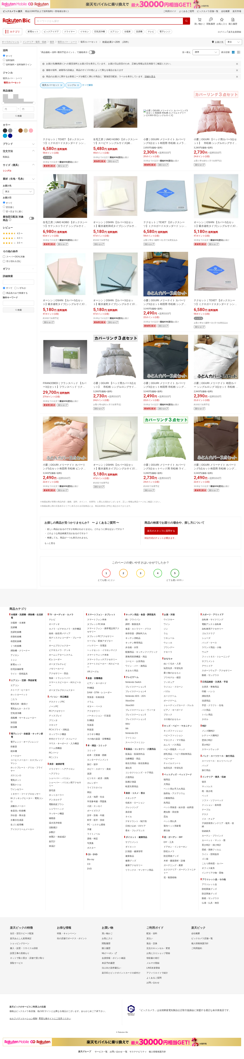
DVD (89, 868)
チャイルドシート (172, 763)
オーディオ (54, 624)
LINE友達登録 (153, 968)
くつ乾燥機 (16, 646)
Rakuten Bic (16, 21)
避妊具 (128, 768)
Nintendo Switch (133, 682)
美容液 (128, 812)
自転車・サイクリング (212, 619)
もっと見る (49, 543)
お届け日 (7, 198)
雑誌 (89, 792)
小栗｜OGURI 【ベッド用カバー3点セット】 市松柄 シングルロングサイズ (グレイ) (114, 387)
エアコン (114, 31)
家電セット (33, 31)
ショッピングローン (19, 943)
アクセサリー (93, 711)
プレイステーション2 (135, 719)
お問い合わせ (152, 982)
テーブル (206, 809)
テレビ (151, 31)
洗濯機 (139, 31)
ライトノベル (93, 834)
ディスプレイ (55, 715)
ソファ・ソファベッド (212, 800)
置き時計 (206, 745)
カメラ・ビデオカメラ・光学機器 (65, 629)
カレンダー (92, 783)
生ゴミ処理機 (17, 824)
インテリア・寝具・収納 (34, 42)
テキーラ (168, 652)
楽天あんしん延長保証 (20, 938)
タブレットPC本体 (96, 624)
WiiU (127, 724)
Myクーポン (107, 953)
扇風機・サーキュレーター (23, 718)
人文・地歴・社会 (95, 797)
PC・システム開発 (96, 824)
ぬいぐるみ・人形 (172, 663)
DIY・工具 (169, 842)
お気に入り (107, 938)
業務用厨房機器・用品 (136, 656)
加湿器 (14, 722)
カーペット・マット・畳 (213, 840)
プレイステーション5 (135, 687)
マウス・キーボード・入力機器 (64, 743)
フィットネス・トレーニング (216, 656)
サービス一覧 (101, 1051)
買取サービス (16, 963)
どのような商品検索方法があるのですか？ (67, 533)
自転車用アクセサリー (212, 629)
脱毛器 (52, 790)
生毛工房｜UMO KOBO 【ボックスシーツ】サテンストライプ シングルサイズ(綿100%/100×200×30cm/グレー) (65, 226)
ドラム (90, 702)
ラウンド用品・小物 (211, 647)
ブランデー (169, 647)
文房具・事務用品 (210, 687)
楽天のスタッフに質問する (161, 531)
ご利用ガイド (169, 11)
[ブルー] (5, 136)
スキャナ (53, 725)
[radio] (4, 55)
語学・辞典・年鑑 (95, 815)
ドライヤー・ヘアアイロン (62, 769)
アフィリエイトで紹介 (157, 973)
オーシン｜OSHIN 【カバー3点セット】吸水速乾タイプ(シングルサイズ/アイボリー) (115, 468)
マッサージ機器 (56, 813)
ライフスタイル (94, 787)
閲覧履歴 (106, 943)
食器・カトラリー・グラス (138, 629)
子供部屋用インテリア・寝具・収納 (218, 825)
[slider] (3, 103)
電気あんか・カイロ (20, 708)
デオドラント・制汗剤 (136, 821)
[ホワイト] (15, 130)
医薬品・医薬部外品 (135, 754)
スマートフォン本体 (96, 619)
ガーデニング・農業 (173, 865)
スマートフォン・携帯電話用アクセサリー (103, 630)
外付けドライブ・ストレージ (63, 739)
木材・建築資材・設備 (174, 860)
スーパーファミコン (135, 742)
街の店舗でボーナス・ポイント (72, 938)
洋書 (89, 829)
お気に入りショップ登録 (158, 953)
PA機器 (90, 688)
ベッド (205, 796)
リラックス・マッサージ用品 (139, 870)
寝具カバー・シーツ (67, 42)
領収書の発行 (152, 958)
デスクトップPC (57, 702)
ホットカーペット (19, 694)
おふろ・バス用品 (172, 745)
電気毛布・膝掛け (19, 704)
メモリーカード (56, 669)
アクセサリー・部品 (58, 673)
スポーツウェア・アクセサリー (217, 670)
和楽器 (90, 729)
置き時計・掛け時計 (211, 845)
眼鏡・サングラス (210, 675)
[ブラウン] (20, 130)
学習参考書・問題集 (96, 801)
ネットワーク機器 (57, 734)
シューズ (206, 638)
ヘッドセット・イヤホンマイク (102, 650)
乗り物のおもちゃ (172, 673)
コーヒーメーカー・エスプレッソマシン (27, 762)
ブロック (168, 714)
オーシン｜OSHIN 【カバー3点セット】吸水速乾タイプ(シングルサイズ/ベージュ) (216, 226)
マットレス (207, 786)
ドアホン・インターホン (175, 847)
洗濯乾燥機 (16, 632)
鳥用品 (167, 802)
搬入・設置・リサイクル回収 (24, 948)
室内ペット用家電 (172, 826)
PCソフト (53, 757)
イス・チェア (208, 819)
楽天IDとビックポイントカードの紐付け (121, 973)
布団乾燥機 (16, 641)
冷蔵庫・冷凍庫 (18, 623)
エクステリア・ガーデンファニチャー (180, 871)
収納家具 (206, 831)
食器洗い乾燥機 (18, 810)
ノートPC (53, 706)
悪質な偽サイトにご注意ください (55, 1018)
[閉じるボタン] (237, 64)
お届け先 (7, 186)
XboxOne (130, 700)
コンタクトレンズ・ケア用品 (139, 772)
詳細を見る (150, 76)
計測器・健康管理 (134, 851)
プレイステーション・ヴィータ (140, 710)
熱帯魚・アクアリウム (174, 793)
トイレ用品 (207, 714)
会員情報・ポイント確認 (113, 958)
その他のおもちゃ (172, 719)
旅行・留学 (92, 764)
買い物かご (107, 933)
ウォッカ (168, 642)
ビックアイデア (51, 31)
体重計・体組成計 (57, 837)
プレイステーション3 (135, 714)
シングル (7, 170)
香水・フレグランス (135, 830)
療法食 (167, 830)
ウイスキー (169, 619)
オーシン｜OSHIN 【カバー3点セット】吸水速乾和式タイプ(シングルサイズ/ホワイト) (115, 226)
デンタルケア (55, 799)
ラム (166, 633)
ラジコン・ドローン (173, 687)
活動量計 (53, 827)
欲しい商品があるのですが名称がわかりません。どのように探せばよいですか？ (85, 529)
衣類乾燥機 (16, 636)
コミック (91, 750)
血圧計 (52, 841)
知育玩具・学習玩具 (173, 668)
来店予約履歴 (108, 963)
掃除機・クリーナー (20, 650)
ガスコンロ (16, 775)
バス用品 (206, 710)
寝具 (52, 42)
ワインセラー (17, 789)
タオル (205, 719)
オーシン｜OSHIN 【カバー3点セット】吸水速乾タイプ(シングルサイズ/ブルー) (115, 304)
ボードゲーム (170, 700)
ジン (166, 629)
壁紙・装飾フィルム (211, 849)
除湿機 (14, 727)
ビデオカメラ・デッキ (59, 650)
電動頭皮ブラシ (56, 804)
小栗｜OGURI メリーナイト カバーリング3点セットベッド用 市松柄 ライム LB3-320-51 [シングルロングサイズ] (164, 468)
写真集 (90, 843)
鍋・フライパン (132, 619)
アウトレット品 (209, 884)
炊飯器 (14, 746)
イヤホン (84, 31)
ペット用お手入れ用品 (174, 789)
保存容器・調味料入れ (136, 633)
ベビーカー (169, 758)
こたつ (14, 699)
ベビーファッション (173, 735)
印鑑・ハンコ (208, 691)
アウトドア (207, 666)
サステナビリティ (138, 1051)
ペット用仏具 (170, 821)
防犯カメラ (169, 851)
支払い (149, 938)
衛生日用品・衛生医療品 (137, 763)
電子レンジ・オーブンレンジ (24, 742)
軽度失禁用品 (131, 786)
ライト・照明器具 (19, 674)
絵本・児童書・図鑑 (96, 755)
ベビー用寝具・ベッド (174, 749)
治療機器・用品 (132, 758)
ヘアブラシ (54, 773)
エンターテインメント (98, 759)
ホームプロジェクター (59, 645)
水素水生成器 (17, 820)
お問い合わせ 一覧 (118, 1051)
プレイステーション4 (135, 691)
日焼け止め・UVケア (135, 826)
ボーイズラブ (93, 810)
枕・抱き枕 (207, 791)
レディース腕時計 (210, 735)
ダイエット (130, 847)
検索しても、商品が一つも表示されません (67, 537)
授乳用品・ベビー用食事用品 (177, 754)
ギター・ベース (94, 706)
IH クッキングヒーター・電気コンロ (27, 800)
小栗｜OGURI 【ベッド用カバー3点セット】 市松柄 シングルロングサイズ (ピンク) (215, 143)
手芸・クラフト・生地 (212, 705)
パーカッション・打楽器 (99, 715)
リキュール (169, 638)
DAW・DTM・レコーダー (99, 692)
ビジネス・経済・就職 (98, 778)
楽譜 (89, 773)
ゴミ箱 (205, 859)
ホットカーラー (56, 795)
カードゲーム (170, 696)
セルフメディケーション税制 (23, 1018)
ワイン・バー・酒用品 (136, 666)
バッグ (205, 765)
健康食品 (129, 856)
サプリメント (131, 842)
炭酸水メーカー (18, 806)
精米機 (14, 751)
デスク (205, 814)
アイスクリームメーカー (22, 829)
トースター (16, 756)
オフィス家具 (208, 868)
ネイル (128, 816)
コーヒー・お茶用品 (135, 661)
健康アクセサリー (134, 865)
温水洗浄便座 (55, 823)
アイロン (15, 655)
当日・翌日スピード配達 (22, 933)
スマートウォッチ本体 (98, 655)
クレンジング (131, 807)
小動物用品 (169, 798)
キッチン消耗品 (132, 638)
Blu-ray (90, 859)
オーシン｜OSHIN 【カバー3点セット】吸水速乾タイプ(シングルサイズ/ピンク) (65, 304)
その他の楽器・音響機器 (99, 739)
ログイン (222, 32)
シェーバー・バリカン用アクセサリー (65, 784)
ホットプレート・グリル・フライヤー (27, 769)
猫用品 (167, 779)
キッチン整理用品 (134, 642)
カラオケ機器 (93, 734)
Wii (126, 728)
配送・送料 (151, 933)
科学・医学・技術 (95, 820)
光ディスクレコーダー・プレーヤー (65, 639)
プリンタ (53, 720)
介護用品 (129, 777)
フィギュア (169, 682)
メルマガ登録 (152, 963)
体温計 (52, 846)
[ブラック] (5, 130)
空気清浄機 (99, 31)
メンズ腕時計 (208, 731)
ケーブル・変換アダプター (100, 641)
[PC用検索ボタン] (186, 21)
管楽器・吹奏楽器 (95, 697)
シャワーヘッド (56, 809)
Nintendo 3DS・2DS (135, 696)
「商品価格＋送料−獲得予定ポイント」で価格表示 (63, 52)
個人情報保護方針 (199, 943)
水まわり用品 (131, 670)
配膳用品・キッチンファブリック (141, 652)
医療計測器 (130, 782)
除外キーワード (10, 297)
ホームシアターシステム (61, 655)
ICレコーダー (55, 659)
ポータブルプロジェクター (62, 690)
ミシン (14, 660)
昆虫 (166, 816)
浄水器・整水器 (18, 815)
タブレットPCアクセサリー (100, 636)
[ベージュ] (26, 130)
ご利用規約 (196, 948)
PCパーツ (53, 753)
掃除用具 (206, 696)
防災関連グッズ (171, 856)
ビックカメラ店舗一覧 (207, 11)
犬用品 (167, 784)
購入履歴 (106, 948)
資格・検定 (92, 838)
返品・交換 (151, 943)
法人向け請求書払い (111, 968)
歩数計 (52, 832)
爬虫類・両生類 (171, 812)
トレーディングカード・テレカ (179, 705)
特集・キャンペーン (66, 933)
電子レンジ (165, 31)
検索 (20, 116)
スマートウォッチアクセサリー (102, 659)
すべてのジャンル (10, 42)
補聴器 (52, 818)
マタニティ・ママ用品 (174, 740)
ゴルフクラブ (208, 633)
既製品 (6, 157)
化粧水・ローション (135, 802)
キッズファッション (173, 731)
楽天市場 (237, 11)
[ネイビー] (10, 136)
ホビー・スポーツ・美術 (99, 769)
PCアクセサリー (57, 711)
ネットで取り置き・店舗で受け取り (27, 958)
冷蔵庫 (127, 31)
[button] (5, 98)
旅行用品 (206, 770)
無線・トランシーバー (59, 678)
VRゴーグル (93, 671)
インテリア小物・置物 (212, 873)
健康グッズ (130, 860)
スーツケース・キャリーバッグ (217, 761)
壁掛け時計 (207, 740)
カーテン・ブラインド (212, 835)
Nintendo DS (131, 733)
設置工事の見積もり (19, 953)
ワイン (167, 624)
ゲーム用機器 (55, 748)
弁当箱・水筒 (131, 647)
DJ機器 (90, 720)
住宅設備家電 (17, 669)
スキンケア (130, 798)
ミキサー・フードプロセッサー (26, 794)
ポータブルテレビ (57, 664)
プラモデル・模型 (172, 677)
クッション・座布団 (211, 805)
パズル (167, 691)
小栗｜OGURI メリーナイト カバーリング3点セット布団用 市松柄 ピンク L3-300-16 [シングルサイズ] (64, 468)
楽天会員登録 (234, 32)
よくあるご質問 (186, 11)
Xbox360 (129, 705)
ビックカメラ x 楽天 (12, 11)
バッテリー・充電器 (96, 645)
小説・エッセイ (94, 806)
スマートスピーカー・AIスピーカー (65, 684)
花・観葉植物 (170, 877)
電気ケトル (16, 784)
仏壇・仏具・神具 (210, 903)
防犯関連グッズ (209, 889)
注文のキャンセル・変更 (158, 948)
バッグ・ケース (209, 642)
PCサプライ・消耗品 (59, 729)
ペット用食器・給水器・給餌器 (179, 807)
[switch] (31, 218)
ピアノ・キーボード (96, 683)
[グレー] (10, 130)
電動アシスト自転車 (211, 624)
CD (88, 864)
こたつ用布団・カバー (212, 863)
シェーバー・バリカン (59, 778)
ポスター (91, 848)
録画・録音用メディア (59, 633)
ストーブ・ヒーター (20, 690)
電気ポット (16, 780)
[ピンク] (31, 130)
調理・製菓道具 (132, 624)
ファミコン (130, 738)
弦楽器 (90, 725)
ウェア (205, 652)
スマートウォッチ (210, 749)
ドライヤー (69, 31)
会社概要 (225, 11)
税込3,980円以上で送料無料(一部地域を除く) (47, 11)
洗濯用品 (206, 700)
